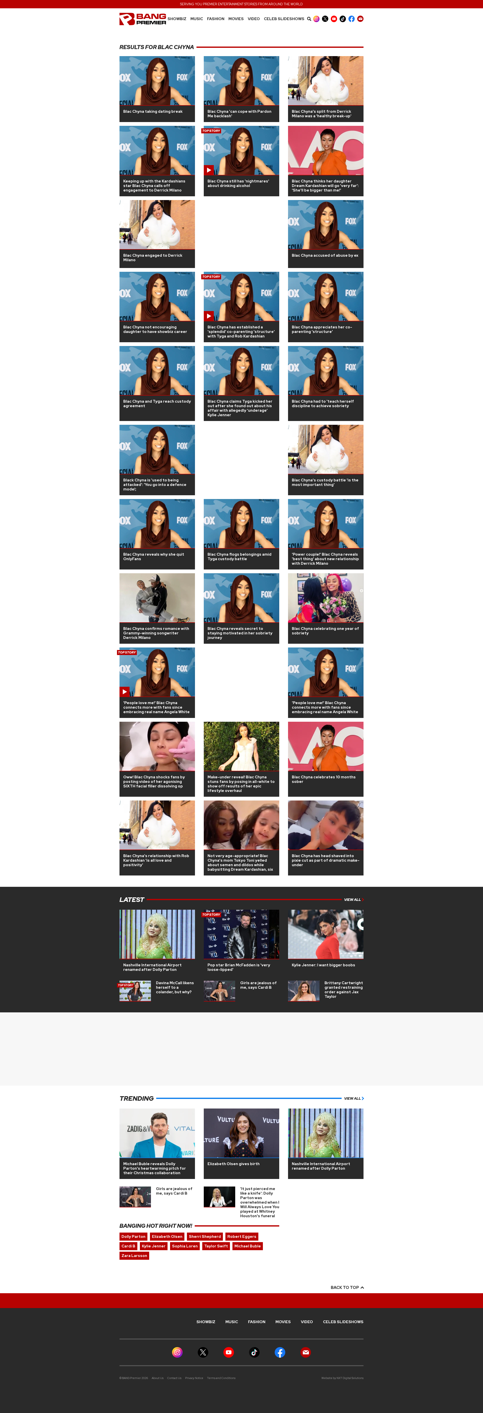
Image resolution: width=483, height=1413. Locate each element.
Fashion (215, 19)
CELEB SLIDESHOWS (284, 19)
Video (254, 19)
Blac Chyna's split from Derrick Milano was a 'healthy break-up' (321, 114)
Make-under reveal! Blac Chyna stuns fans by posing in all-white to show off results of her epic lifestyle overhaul (241, 784)
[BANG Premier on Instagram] (316, 19)
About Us (158, 1378)
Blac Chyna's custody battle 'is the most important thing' (325, 482)
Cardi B (128, 1246)
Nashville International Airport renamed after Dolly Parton (152, 967)
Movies (236, 19)
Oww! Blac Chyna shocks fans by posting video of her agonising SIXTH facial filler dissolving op (154, 782)
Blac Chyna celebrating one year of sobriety (325, 631)
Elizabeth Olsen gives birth (234, 1163)
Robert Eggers (241, 1236)
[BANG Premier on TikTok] (343, 19)
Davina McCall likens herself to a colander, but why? (175, 987)
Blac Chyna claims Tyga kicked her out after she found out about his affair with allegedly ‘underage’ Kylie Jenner (240, 408)
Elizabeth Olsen (167, 1236)
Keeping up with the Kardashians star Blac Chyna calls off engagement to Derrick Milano (154, 186)
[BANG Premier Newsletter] (360, 19)
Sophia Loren (185, 1246)
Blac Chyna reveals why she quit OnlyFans (153, 556)
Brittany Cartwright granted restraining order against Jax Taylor (344, 989)
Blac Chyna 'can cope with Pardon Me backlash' (239, 114)
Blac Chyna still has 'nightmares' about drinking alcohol (238, 183)
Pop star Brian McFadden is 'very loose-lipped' (239, 967)
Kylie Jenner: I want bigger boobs (323, 965)
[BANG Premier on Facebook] (351, 19)
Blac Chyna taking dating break (153, 111)
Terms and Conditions (221, 1378)
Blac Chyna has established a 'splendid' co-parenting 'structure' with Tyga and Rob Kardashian (241, 332)
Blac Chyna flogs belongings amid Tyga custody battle (239, 556)
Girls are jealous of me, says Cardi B (258, 985)
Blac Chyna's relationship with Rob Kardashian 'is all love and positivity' (156, 860)
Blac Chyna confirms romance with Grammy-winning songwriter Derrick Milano (156, 633)
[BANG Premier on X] (325, 19)
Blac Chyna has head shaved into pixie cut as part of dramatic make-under (325, 860)
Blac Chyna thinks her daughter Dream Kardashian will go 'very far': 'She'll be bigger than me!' (325, 186)
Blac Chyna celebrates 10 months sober (324, 779)
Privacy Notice (194, 1378)
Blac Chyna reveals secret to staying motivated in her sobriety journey (240, 633)
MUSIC (196, 19)
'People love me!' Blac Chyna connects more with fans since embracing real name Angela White (156, 707)
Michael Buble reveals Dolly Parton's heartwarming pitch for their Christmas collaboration (154, 1168)
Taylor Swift (216, 1246)
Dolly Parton (133, 1236)
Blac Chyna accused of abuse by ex (325, 255)
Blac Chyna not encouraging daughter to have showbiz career (155, 329)
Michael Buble (247, 1246)
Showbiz (177, 19)
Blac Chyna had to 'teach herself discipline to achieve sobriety (323, 403)
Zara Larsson (134, 1255)
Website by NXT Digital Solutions (342, 1378)
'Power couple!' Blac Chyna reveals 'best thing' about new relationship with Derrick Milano (325, 559)
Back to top (345, 1287)
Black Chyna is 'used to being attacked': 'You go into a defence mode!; (154, 485)
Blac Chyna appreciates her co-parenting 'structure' (322, 329)
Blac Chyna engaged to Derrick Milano (152, 257)
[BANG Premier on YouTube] (334, 19)
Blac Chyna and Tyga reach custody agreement (157, 403)
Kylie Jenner (154, 1246)
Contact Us (174, 1378)
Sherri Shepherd (205, 1236)
